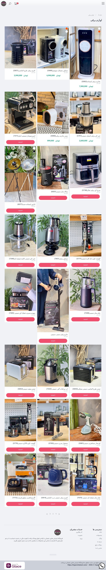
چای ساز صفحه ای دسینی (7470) (88, 498)
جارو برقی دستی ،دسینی (59, 334)
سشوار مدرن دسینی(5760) (58, 443)
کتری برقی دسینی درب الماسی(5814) (54, 498)
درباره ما (99, 542)
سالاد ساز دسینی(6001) (59, 192)
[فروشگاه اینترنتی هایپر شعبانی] (3, 2)
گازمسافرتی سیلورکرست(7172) (23, 498)
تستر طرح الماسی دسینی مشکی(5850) (86, 389)
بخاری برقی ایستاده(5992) (91, 81)
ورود (81, 539)
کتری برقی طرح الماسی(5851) (24, 70)
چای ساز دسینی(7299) (92, 313)
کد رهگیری (79, 532)
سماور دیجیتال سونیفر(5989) (57, 70)
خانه (100, 15)
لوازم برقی (91, 15)
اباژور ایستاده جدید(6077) (26, 204)
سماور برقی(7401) (61, 259)
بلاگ (100, 539)
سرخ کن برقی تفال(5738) (91, 190)
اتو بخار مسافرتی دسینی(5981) (89, 443)
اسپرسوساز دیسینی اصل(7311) (24, 136)
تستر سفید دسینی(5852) (26, 389)
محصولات (99, 535)
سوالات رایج (98, 545)
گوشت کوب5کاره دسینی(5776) (24, 443)
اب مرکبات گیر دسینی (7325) (57, 389)
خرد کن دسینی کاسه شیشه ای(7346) (22, 259)
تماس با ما (99, 548)
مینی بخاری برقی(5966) (59, 136)
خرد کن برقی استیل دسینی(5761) (88, 136)
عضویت (80, 535)
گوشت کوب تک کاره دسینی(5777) (88, 259)
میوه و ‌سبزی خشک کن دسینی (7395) (22, 313)
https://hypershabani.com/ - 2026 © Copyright (85, 565)
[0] (15, 4)
